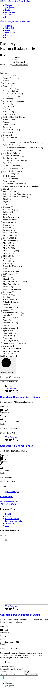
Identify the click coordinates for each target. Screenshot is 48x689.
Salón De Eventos (11, 302)
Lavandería (9, 230)
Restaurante (9, 294)
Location (4, 73)
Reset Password (31, 674)
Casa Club (8, 163)
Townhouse (10, 523)
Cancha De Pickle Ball (13, 155)
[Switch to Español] (9, 686)
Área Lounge (9, 114)
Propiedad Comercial (13, 521)
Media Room (9, 245)
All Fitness (8, 99)
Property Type (6, 64)
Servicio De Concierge (13, 312)
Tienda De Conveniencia (14, 343)
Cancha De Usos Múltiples (15, 160)
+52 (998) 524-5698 (8, 504)
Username (4, 666)
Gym (6, 204)
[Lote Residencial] (20, 62)
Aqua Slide (8, 106)
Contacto (8, 15)
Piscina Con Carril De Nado (15, 281)
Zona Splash (9, 354)
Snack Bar (8, 320)
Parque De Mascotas (12, 266)
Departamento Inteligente (14, 184)
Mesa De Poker (10, 253)
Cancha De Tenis (11, 158)
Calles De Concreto (12, 145)
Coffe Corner (9, 176)
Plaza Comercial (11, 284)
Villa (7, 526)
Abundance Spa (10, 76)
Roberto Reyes (6, 497)
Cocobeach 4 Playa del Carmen (16, 445)
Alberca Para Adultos (13, 94)
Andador (8, 104)
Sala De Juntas (10, 299)
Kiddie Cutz (9, 225)
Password (4, 669)
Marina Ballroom (11, 240)
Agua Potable (9, 83)
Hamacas (8, 207)
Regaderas (8, 292)
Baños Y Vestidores (12, 130)
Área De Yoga (10, 112)
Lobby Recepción (11, 235)
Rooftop (7, 297)
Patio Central (9, 269)
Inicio (7, 10)
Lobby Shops (9, 238)
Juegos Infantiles (11, 220)
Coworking (9, 181)
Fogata (7, 202)
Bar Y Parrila (9, 132)
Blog (7, 17)
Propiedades (10, 12)
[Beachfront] (20, 58)
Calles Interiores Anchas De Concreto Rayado (23, 148)
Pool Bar (8, 287)
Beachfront (9, 514)
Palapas (7, 263)
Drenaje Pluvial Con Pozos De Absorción (21, 186)
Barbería (7, 135)
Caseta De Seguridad (13, 166)
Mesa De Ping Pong (12, 251)
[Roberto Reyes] (12, 492)
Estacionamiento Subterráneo (16, 197)
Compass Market (11, 178)
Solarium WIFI (10, 323)
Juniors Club (9, 222)
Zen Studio (8, 346)
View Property (11, 388)
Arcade (7, 109)
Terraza (7, 338)
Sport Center (9, 333)
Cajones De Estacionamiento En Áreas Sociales (23, 142)
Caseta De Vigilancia (13, 168)
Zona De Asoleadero (12, 348)
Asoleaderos (9, 124)
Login (27, 672)
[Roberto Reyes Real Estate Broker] (15, 1)
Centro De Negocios (12, 171)
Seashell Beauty (10, 307)
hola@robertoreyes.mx (9, 502)
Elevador (8, 189)
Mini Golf (8, 256)
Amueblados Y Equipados (14, 101)
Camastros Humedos (12, 150)
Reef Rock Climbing (12, 289)
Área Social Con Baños (14, 117)
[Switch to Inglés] (8, 5)
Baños (7, 127)
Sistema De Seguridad (13, 318)
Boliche (7, 140)
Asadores (8, 122)
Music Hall (8, 258)
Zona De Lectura (11, 351)
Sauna (6, 305)
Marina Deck (9, 243)
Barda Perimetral (11, 137)
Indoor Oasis (9, 212)
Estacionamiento (11, 191)
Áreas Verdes (9, 119)
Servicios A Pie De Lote (14, 315)
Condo (8, 516)
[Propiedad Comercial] (20, 64)
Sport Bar (8, 330)
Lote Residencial (12, 519)
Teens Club (9, 336)
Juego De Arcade (11, 217)
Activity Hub (9, 81)
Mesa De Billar (10, 248)
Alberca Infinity (10, 91)
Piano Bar (8, 279)
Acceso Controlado (12, 78)
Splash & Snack (10, 328)
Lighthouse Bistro (11, 233)
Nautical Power (10, 261)
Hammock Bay (10, 209)
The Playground (11, 341)
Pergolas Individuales (13, 271)
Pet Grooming (10, 274)
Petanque (8, 276)
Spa (6, 325)
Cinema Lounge (11, 173)
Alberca (7, 86)
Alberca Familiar (11, 88)
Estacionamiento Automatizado (17, 194)
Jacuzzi (7, 215)
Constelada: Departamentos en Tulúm (20, 397)
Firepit (7, 199)
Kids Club (8, 227)
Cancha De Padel (11, 153)
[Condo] (20, 60)
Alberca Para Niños (12, 96)
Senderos (8, 310)
